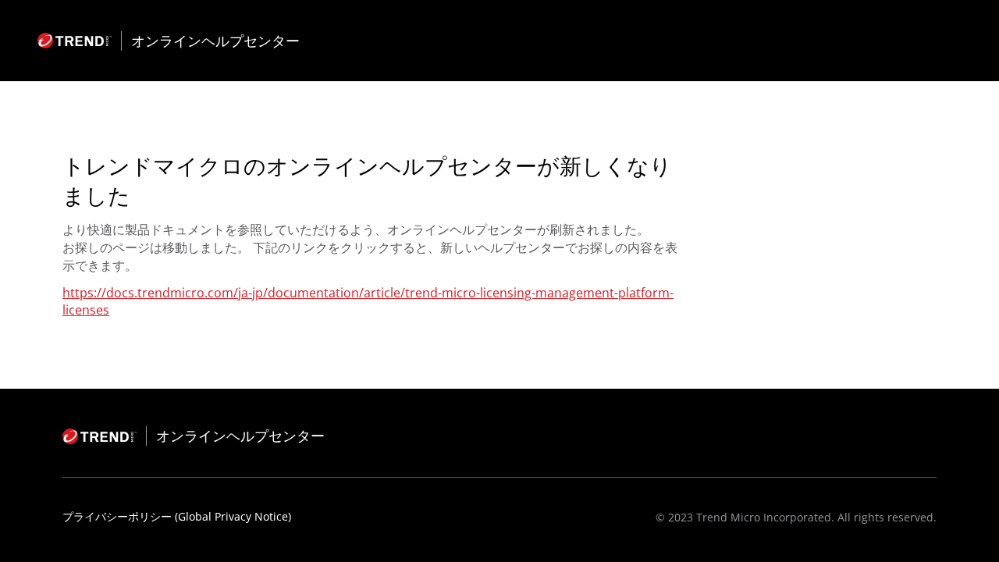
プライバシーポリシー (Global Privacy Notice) (176, 516)
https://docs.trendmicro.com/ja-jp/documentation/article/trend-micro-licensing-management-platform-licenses (368, 301)
